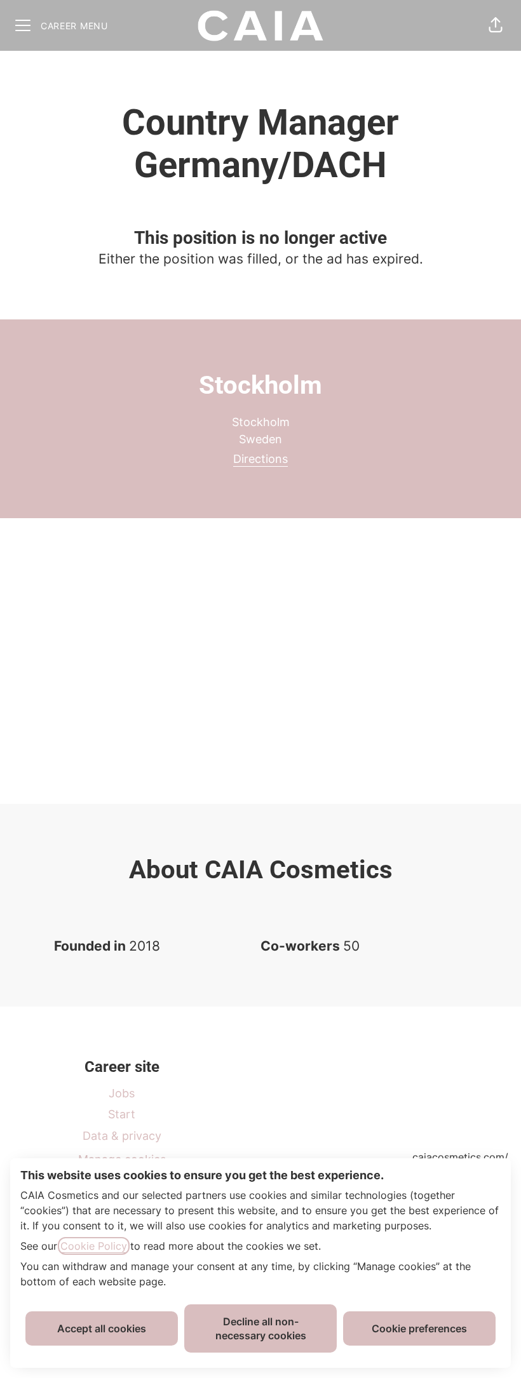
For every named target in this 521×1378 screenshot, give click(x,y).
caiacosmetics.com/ (460, 1157)
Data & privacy (122, 1135)
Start (121, 1114)
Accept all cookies (101, 1328)
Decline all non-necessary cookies (260, 1328)
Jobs (122, 1093)
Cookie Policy (93, 1246)
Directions (260, 458)
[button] (495, 25)
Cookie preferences (419, 1328)
